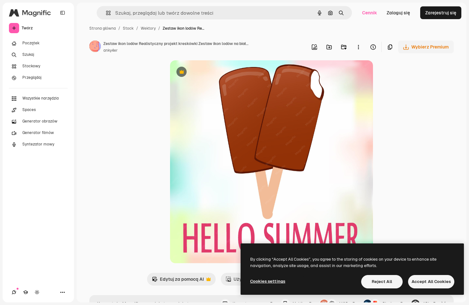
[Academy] (25, 292)
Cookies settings (267, 281)
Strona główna (102, 28)
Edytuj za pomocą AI (178, 281)
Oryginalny (214, 73)
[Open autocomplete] (106, 13)
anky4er (110, 50)
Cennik (369, 13)
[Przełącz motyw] (37, 292)
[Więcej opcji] (358, 47)
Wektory (148, 28)
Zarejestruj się (440, 13)
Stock (128, 28)
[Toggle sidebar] (62, 13)
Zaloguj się (398, 13)
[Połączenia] (14, 292)
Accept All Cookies (431, 281)
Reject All (382, 281)
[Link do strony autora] (95, 47)
